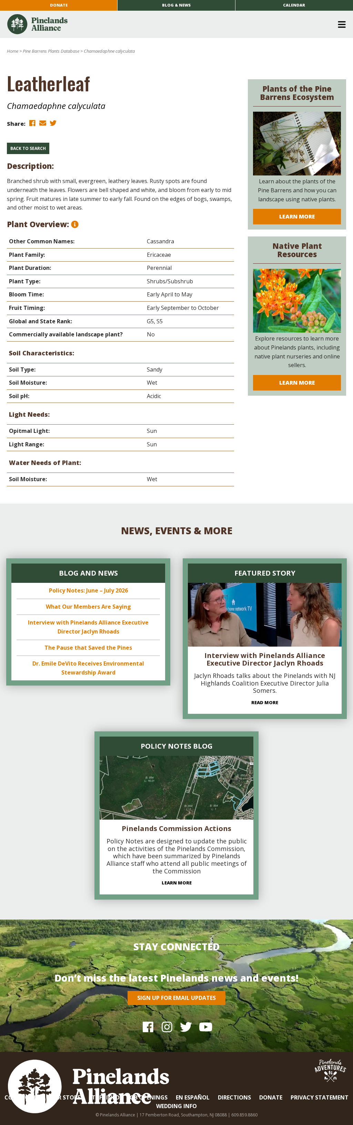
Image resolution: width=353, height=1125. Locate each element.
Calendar (294, 5)
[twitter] (53, 123)
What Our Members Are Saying (88, 606)
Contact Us (22, 1097)
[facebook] (32, 123)
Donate (59, 5)
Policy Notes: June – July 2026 (88, 590)
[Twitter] (186, 1026)
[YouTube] (205, 1026)
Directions (234, 1097)
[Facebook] (148, 1026)
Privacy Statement (320, 1097)
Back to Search (28, 148)
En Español (193, 1097)
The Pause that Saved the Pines (88, 647)
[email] (42, 123)
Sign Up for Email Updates (176, 998)
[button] (174, 24)
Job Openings (148, 1097)
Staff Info (104, 1097)
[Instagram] (167, 1026)
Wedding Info (176, 1106)
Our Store (64, 1097)
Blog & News (176, 5)
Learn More (297, 216)
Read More (264, 702)
